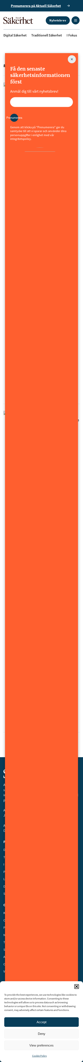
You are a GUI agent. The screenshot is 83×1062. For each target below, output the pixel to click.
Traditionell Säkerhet (46, 35)
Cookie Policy (39, 1055)
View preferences (41, 1045)
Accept (41, 1022)
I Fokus (72, 35)
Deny (41, 1034)
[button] (76, 986)
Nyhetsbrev (57, 20)
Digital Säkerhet (15, 35)
